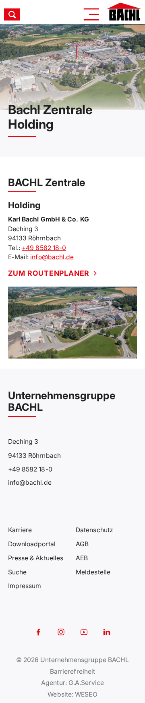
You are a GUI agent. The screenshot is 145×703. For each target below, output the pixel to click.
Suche (17, 572)
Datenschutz (94, 530)
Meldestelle (93, 572)
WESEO (86, 694)
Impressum (24, 586)
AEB (82, 558)
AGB (82, 544)
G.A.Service (86, 683)
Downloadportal (32, 544)
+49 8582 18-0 (44, 248)
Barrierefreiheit (72, 671)
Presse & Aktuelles (36, 558)
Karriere (20, 530)
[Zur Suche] (21, 14)
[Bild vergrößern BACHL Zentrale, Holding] (72, 323)
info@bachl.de (52, 257)
